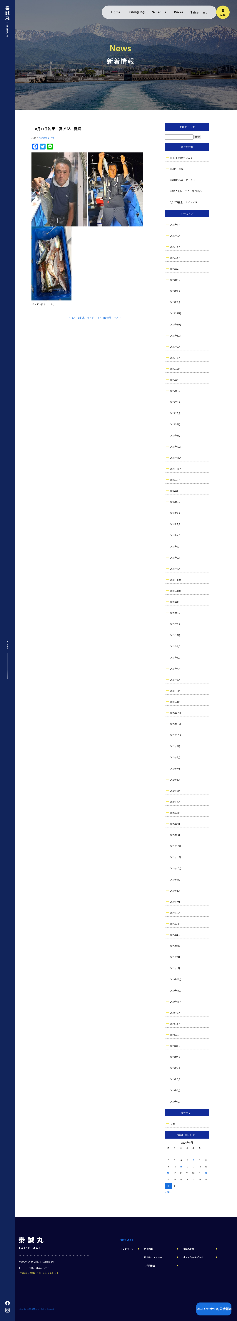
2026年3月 (175, 280)
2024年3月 (175, 546)
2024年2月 (175, 557)
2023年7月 (175, 635)
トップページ (115, 12)
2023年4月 (175, 668)
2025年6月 (175, 380)
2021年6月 (175, 913)
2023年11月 (175, 591)
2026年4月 (175, 269)
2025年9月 (175, 346)
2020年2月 (175, 1090)
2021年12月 (175, 846)
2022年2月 (175, 824)
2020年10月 (176, 1001)
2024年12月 (175, 446)
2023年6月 (175, 646)
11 (181, 1166)
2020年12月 (175, 979)
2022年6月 (175, 779)
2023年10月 (176, 602)
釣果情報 (136, 12)
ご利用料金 (178, 12)
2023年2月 (175, 691)
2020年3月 (175, 1079)
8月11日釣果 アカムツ (182, 180)
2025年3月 (175, 413)
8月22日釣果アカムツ (181, 158)
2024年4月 (175, 535)
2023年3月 (175, 679)
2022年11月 (175, 724)
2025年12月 (175, 313)
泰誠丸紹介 (199, 12)
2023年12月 (175, 579)
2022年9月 (175, 746)
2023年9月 (175, 613)
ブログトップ (187, 127)
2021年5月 (175, 924)
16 (168, 1172)
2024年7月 (175, 502)
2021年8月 (175, 890)
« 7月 (167, 1192)
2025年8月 (175, 357)
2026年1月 (175, 302)
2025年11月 (175, 324)
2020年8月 (175, 1024)
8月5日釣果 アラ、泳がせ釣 (186, 191)
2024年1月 (175, 568)
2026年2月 (175, 291)
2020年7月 (175, 1035)
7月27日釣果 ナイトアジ (183, 202)
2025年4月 (175, 402)
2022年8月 (175, 757)
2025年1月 (175, 435)
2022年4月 (175, 802)
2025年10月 (176, 335)
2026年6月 (175, 246)
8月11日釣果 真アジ (81, 317)
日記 (172, 1123)
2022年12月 (175, 713)
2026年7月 (175, 235)
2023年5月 (175, 657)
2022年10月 (175, 735)
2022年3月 (175, 813)
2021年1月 (175, 968)
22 (206, 1172)
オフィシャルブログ (193, 1257)
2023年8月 (175, 624)
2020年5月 (175, 1057)
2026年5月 (175, 258)
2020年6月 (175, 1046)
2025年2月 (175, 424)
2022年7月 (175, 768)
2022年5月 (175, 790)
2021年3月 (175, 946)
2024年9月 (175, 480)
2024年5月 (175, 524)
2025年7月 (175, 369)
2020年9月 (175, 1012)
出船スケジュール (159, 12)
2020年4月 (175, 1068)
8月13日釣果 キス (109, 317)
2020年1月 (175, 1101)
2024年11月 (175, 457)
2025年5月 (175, 391)
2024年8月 (175, 491)
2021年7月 (175, 901)
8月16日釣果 (176, 169)
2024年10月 (176, 468)
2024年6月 (175, 513)
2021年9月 (175, 879)
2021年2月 (175, 957)
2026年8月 (175, 224)
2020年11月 (175, 990)
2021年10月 (175, 868)
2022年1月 (175, 835)
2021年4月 (175, 935)
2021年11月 (175, 857)
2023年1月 (175, 702)
